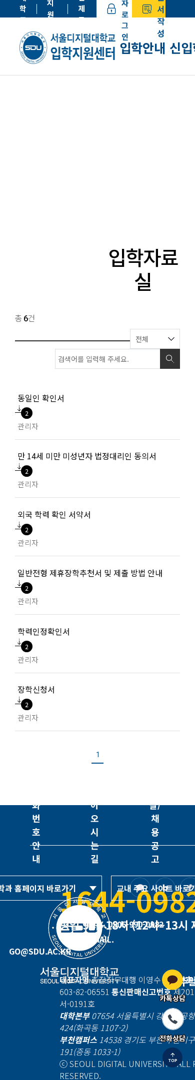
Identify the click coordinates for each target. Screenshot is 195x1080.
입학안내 (143, 47)
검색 (170, 359)
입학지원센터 (50, 9)
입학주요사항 (47, 229)
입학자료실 (43, 259)
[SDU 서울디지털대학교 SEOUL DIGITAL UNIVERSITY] (70, 47)
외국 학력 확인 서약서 (54, 514)
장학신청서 (36, 689)
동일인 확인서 (41, 397)
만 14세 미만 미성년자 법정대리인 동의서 (87, 455)
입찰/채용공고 (155, 825)
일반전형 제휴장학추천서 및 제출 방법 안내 (90, 572)
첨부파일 (19, 409)
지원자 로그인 (125, 8)
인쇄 (155, 200)
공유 (174, 200)
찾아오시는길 (94, 825)
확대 (117, 200)
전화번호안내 (36, 825)
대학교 (23, 9)
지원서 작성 (160, 8)
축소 (136, 200)
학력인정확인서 (44, 631)
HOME (29, 200)
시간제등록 (81, 9)
